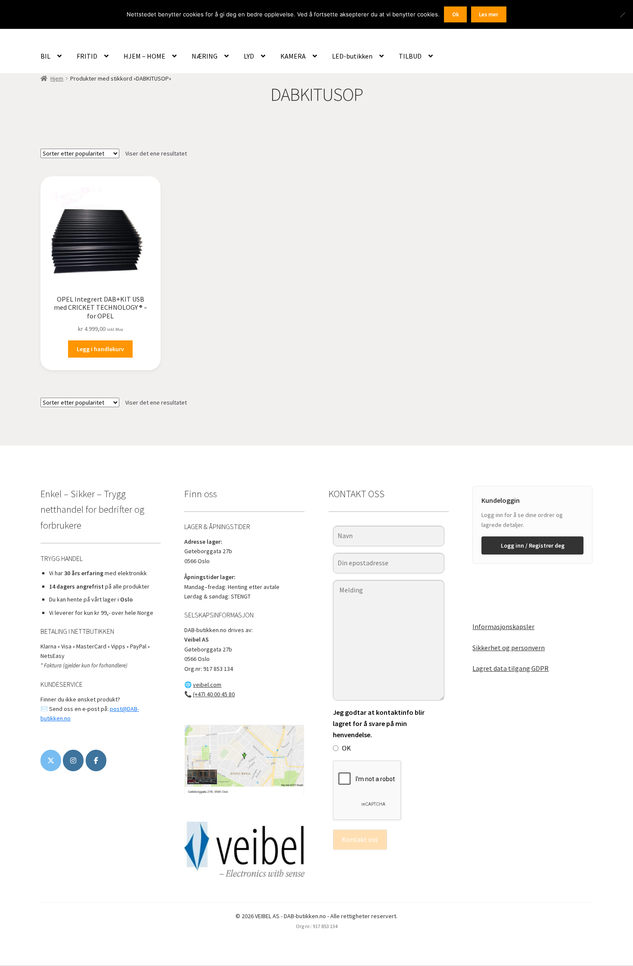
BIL (45, 56)
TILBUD (410, 56)
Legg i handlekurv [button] (100, 349)
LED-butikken (352, 56)
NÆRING (204, 56)
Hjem (56, 78)
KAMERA (293, 56)
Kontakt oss (360, 839)
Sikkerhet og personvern (508, 647)
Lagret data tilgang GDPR (510, 668)
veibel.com (207, 685)
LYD (249, 56)
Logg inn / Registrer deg (533, 545)
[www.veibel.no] (96, 760)
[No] (622, 14)
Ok (455, 14)
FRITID (87, 56)
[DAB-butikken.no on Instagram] (73, 760)
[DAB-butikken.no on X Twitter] (50, 760)
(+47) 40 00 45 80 (214, 694)
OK (346, 748)
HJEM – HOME (144, 56)
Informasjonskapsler (503, 626)
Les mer (488, 14)
